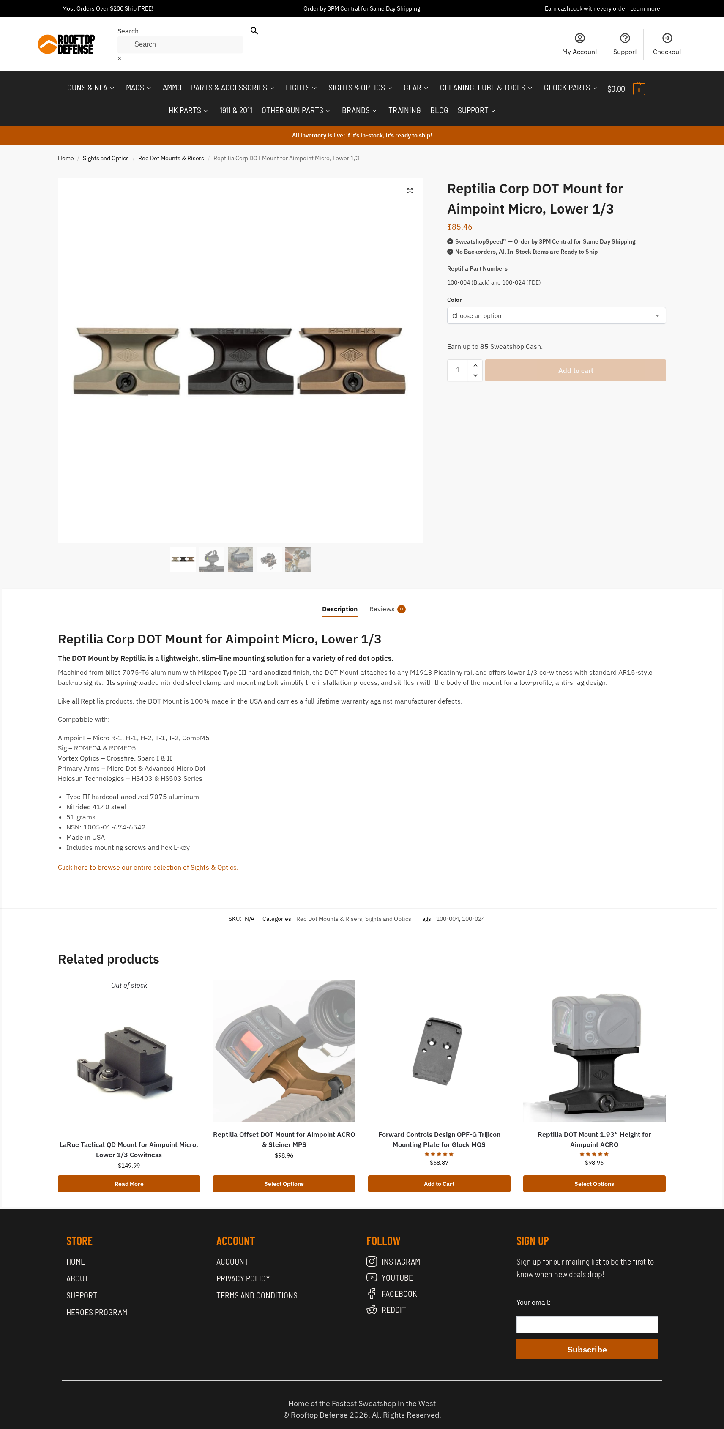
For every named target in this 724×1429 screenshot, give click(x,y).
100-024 (473, 919)
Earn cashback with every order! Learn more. (603, 8)
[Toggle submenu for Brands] (374, 111)
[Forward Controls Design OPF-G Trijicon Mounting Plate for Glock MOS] (439, 1051)
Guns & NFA (87, 87)
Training (404, 110)
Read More (129, 1184)
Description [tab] (340, 609)
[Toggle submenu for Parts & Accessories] (271, 88)
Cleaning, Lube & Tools (482, 87)
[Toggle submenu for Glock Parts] (594, 88)
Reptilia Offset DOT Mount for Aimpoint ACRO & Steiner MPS (284, 1139)
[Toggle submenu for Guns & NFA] (112, 88)
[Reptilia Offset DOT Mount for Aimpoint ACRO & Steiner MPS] (284, 1051)
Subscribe (587, 1349)
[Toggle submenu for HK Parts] (205, 111)
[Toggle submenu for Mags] (148, 88)
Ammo (172, 87)
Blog (439, 110)
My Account (580, 51)
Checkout (667, 51)
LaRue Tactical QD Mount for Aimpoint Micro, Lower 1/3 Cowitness (129, 1149)
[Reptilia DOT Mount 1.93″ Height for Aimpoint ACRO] (594, 1051)
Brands (356, 110)
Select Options (284, 1184)
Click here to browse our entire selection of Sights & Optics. (148, 867)
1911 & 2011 (236, 110)
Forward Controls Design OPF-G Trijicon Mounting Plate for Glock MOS (439, 1139)
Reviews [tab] (386, 609)
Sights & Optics (356, 87)
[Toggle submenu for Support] (493, 111)
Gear (412, 87)
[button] (632, 88)
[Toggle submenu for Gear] (426, 88)
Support (625, 51)
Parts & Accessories (229, 87)
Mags (135, 87)
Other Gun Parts (292, 110)
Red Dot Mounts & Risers (171, 158)
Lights (298, 87)
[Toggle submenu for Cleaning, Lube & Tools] (530, 88)
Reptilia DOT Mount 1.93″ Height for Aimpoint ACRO (594, 1139)
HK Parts (185, 110)
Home (66, 158)
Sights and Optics (106, 158)
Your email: (533, 1302)
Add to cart (575, 370)
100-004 (447, 919)
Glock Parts (567, 87)
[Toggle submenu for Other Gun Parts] (328, 111)
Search (128, 31)
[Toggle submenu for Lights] (314, 88)
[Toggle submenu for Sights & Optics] (389, 88)
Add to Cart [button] (439, 1184)
